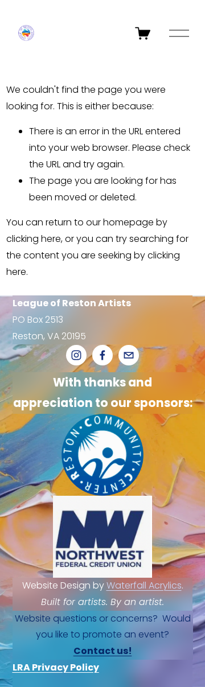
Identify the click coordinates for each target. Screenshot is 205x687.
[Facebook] (102, 355)
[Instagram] (76, 355)
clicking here (33, 238)
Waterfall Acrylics (144, 585)
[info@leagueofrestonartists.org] (128, 355)
